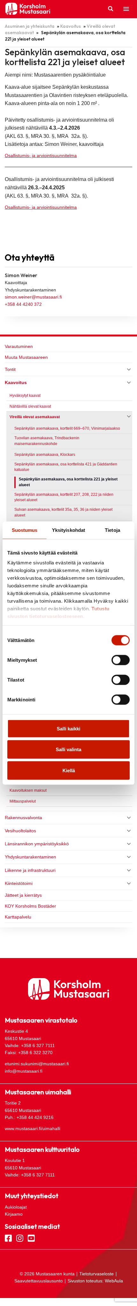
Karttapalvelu (18, 916)
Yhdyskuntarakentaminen (30, 856)
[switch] (121, 660)
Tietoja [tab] (112, 529)
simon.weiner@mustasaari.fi (33, 296)
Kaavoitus (70, 26)
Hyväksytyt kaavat (25, 395)
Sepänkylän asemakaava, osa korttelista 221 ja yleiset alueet (68, 482)
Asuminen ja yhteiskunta (29, 26)
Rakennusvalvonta (23, 817)
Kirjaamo (14, 1214)
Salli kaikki (68, 728)
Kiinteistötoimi (18, 883)
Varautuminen (19, 346)
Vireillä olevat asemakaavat (35, 417)
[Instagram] (19, 1237)
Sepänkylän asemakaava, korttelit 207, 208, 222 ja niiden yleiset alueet (63, 497)
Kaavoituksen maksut (28, 790)
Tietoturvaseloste (96, 1273)
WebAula (114, 1280)
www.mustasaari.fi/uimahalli (32, 1128)
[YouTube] (31, 1237)
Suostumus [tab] (25, 529)
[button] (126, 9)
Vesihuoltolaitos (20, 830)
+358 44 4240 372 (23, 304)
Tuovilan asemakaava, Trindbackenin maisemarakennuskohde (46, 441)
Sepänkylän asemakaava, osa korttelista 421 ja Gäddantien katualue (65, 467)
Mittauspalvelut (23, 801)
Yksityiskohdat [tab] (68, 529)
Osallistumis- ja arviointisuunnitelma (41, 155)
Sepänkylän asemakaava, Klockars (44, 454)
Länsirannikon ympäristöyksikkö (37, 843)
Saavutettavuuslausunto (38, 1280)
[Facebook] (8, 1237)
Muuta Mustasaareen (26, 357)
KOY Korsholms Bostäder (30, 906)
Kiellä (68, 770)
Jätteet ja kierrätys (23, 895)
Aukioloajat (16, 1207)
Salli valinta (68, 749)
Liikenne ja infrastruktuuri (30, 870)
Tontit (10, 369)
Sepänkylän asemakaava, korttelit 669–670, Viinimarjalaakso (67, 428)
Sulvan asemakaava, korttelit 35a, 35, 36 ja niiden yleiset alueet (63, 512)
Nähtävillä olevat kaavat (30, 406)
